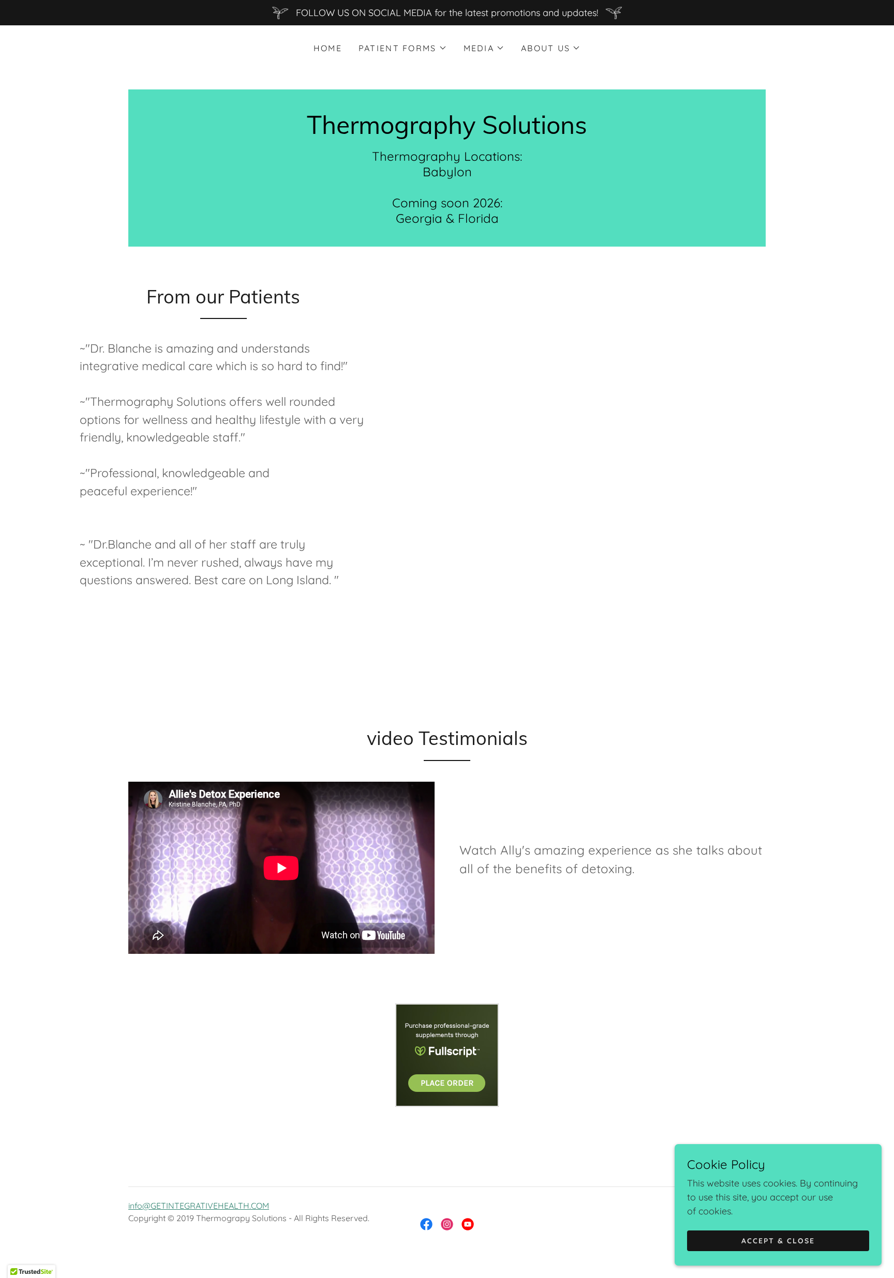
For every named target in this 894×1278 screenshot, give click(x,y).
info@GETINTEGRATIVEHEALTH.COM (198, 1205)
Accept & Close (778, 1240)
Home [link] (328, 48)
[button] (403, 48)
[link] (447, 130)
